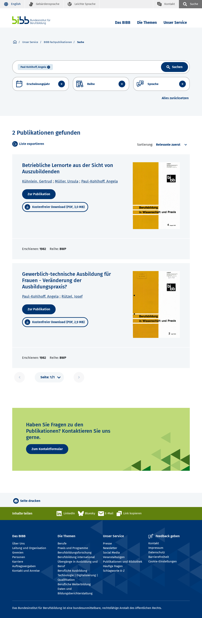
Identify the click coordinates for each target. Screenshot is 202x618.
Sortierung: (145, 144)
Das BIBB (122, 22)
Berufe (62, 543)
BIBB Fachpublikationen (58, 42)
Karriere (17, 561)
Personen (18, 557)
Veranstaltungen (114, 557)
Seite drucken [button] (30, 501)
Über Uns (18, 543)
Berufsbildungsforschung (75, 552)
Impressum (155, 548)
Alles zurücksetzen (175, 98)
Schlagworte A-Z (114, 570)
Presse (107, 543)
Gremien (17, 552)
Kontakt (153, 543)
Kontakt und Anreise (26, 570)
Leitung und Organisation (29, 548)
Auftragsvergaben (24, 566)
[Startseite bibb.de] (37, 20)
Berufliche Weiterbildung (74, 584)
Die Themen (147, 22)
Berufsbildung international (76, 557)
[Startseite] (15, 42)
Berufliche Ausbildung (72, 570)
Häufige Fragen (113, 566)
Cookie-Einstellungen (162, 561)
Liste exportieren (31, 144)
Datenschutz (156, 552)
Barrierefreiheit (158, 557)
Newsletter (110, 548)
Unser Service (175, 22)
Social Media (111, 552)
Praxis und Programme (73, 548)
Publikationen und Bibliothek (122, 561)
